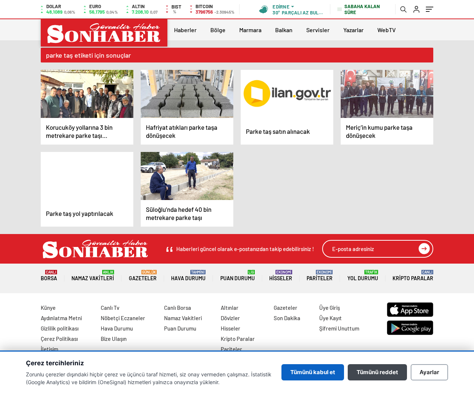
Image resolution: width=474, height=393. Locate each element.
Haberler (185, 29)
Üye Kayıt (330, 318)
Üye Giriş (329, 307)
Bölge (218, 29)
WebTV (386, 29)
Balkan (284, 29)
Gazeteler (143, 275)
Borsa (49, 275)
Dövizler (230, 318)
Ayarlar (429, 372)
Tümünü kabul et (312, 372)
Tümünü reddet (377, 372)
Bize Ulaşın (114, 338)
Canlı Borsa (177, 307)
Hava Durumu (188, 275)
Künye (48, 307)
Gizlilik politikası (60, 328)
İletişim (49, 349)
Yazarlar (353, 29)
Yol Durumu (362, 275)
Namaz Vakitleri (92, 275)
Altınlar (229, 307)
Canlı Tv (110, 307)
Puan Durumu (237, 275)
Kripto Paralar (413, 275)
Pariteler (320, 275)
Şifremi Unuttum (339, 328)
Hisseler (280, 275)
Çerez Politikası (59, 338)
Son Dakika (287, 318)
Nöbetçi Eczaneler (123, 318)
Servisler (318, 29)
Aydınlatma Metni (61, 318)
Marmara (250, 29)
